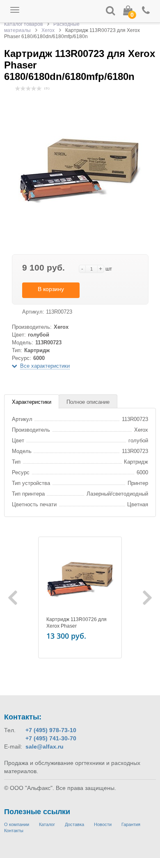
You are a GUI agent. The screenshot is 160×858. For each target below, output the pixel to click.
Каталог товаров (23, 24)
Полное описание (88, 402)
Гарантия (130, 824)
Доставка (74, 824)
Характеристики (31, 402)
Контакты (13, 830)
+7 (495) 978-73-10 (50, 730)
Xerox (48, 30)
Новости (103, 824)
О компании (16, 824)
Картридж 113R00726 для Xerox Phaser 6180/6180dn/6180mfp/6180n (79, 626)
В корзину (51, 289)
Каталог (47, 824)
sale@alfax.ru (44, 746)
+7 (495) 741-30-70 (50, 738)
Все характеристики (45, 366)
